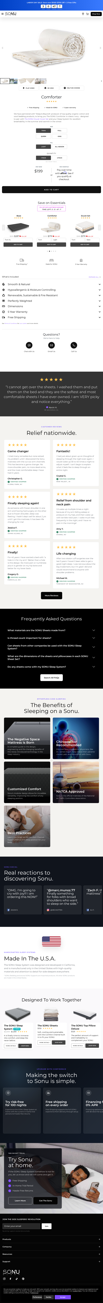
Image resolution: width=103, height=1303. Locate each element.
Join (46, 1226)
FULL (59, 130)
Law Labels (23, 323)
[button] (47, 251)
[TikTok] (17, 1279)
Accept (62, 1297)
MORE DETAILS (11, 1046)
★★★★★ (51, 101)
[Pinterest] (23, 1279)
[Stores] (83, 14)
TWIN (43, 130)
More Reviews (51, 595)
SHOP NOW (25, 1046)
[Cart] (87, 14)
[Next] (101, 81)
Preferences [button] (34, 1293)
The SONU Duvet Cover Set (36, 119)
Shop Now (96, 14)
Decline (48, 1297)
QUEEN (43, 136)
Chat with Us (29, 351)
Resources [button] (7, 1254)
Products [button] (7, 1239)
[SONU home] (10, 14)
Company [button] (7, 1247)
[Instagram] (4, 1279)
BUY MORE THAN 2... (51, 161)
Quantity (51, 153)
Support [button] (6, 1261)
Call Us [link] (74, 351)
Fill (51, 142)
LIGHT (43, 147)
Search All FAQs (51, 678)
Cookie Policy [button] (77, 1291)
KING (59, 136)
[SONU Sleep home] (51, 1272)
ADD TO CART (18, 244)
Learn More (20, 1200)
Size (51, 126)
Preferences (37, 1297)
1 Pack (43, 158)
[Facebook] (10, 1279)
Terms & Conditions (11, 323)
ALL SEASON (59, 147)
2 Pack (59, 158)
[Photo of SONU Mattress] (51, 47)
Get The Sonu (45, 1200)
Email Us (51, 351)
